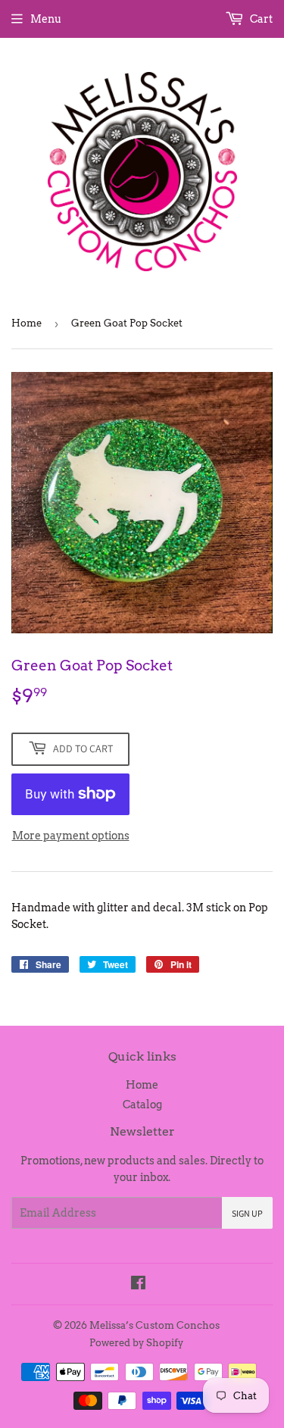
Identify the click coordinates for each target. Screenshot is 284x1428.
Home (26, 323)
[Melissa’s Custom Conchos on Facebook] (138, 1285)
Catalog (142, 1104)
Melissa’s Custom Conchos (154, 1325)
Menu (45, 19)
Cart (260, 19)
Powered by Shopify (136, 1342)
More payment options (71, 836)
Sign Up (247, 1213)
